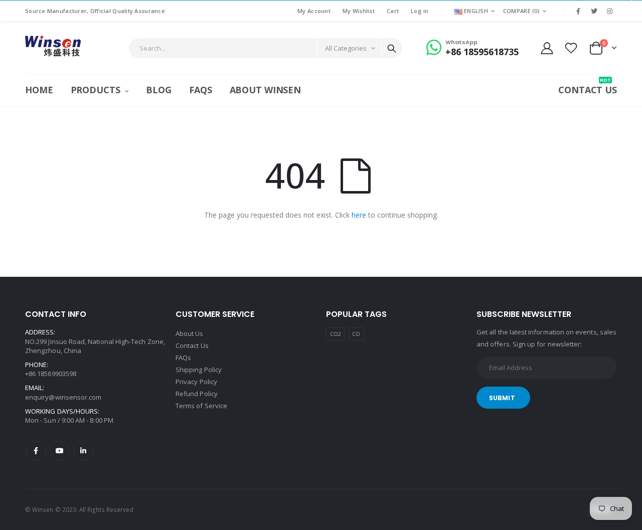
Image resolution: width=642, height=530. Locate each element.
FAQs (183, 357)
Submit (502, 398)
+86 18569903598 (50, 373)
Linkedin (83, 451)
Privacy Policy (196, 381)
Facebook (36, 451)
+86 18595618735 (482, 52)
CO (356, 333)
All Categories (346, 48)
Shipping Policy (199, 369)
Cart (393, 11)
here (359, 215)
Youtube (60, 451)
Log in (420, 11)
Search (391, 48)
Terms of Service (201, 405)
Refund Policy (197, 393)
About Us (190, 333)
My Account (314, 11)
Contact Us (192, 345)
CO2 (335, 333)
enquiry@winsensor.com (63, 397)
